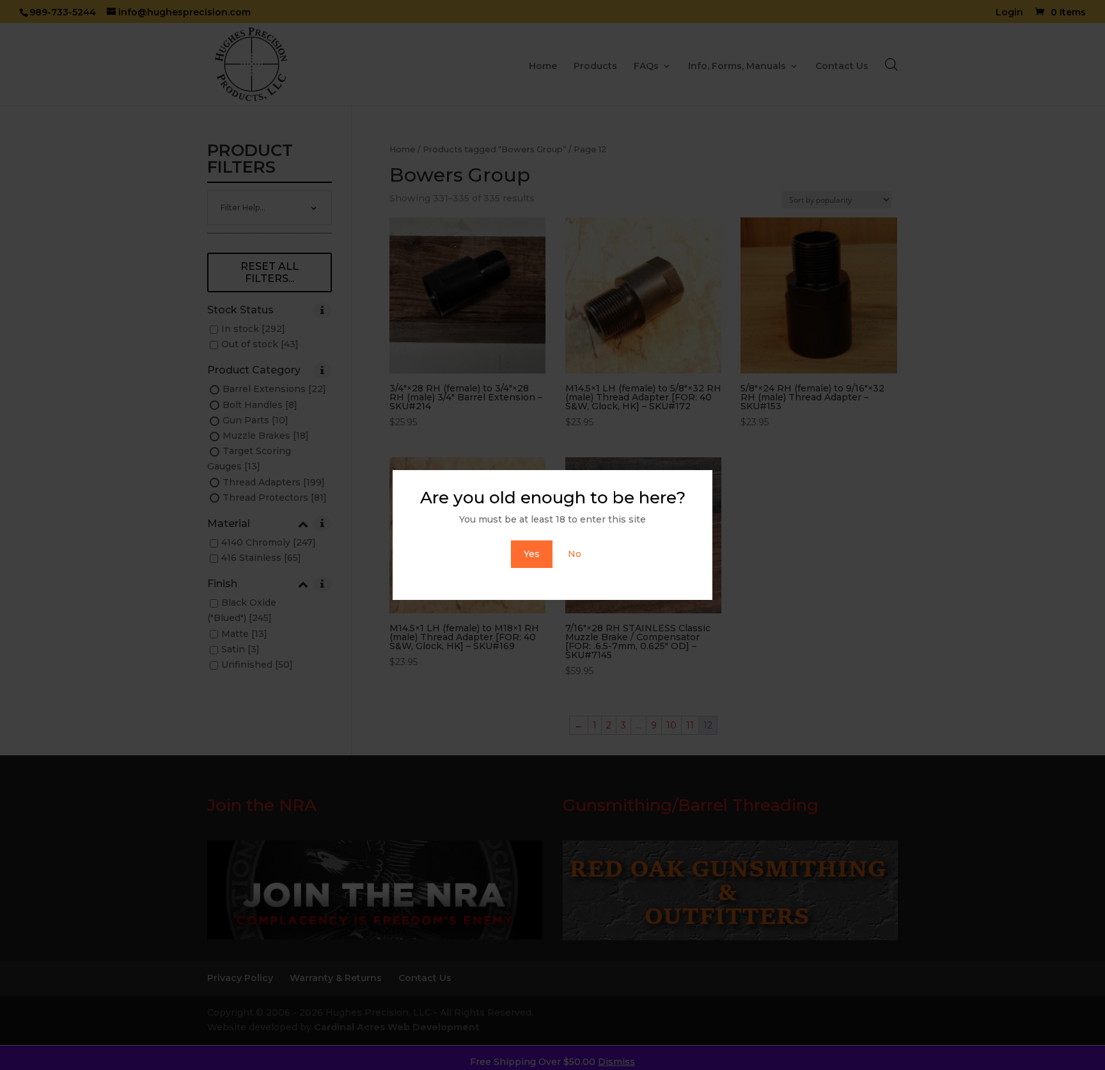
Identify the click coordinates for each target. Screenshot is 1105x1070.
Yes (532, 554)
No (574, 554)
